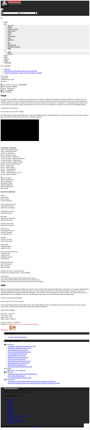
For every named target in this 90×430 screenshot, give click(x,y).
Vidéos (9, 52)
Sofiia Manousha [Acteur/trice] (18, 363)
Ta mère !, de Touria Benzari (17, 337)
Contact (10, 423)
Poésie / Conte (11, 31)
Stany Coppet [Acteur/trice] (17, 354)
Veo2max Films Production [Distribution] (22, 374)
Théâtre (10, 33)
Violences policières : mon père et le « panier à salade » (23, 73)
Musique (10, 27)
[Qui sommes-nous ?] (1, 15)
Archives (34, 426)
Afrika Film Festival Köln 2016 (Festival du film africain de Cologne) (31, 381)
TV (4, 50)
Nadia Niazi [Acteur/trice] (17, 365)
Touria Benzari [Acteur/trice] (18, 350)
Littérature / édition (13, 29)
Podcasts (10, 54)
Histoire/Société (12, 45)
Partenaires (12, 418)
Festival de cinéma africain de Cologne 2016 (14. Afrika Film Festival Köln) (34, 383)
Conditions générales (15, 420)
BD (8, 41)
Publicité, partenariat (15, 421)
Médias (9, 48)
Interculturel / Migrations (14, 47)
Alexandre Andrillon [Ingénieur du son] (22, 346)
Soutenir (7, 69)
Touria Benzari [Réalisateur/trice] (19, 352)
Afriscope (6, 59)
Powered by (5, 330)
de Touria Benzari (18, 370)
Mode (9, 43)
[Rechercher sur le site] (2, 9)
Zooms (6, 55)
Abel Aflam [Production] (16, 376)
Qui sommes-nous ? (11, 388)
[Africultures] (11, 7)
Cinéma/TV (10, 26)
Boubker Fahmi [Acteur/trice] (18, 357)
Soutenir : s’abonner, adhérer (17, 416)
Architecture (11, 40)
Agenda (6, 61)
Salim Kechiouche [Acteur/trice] (19, 361)
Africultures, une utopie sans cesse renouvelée (20, 71)
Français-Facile (7, 63)
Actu (5, 24)
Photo (9, 38)
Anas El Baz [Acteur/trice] (17, 355)
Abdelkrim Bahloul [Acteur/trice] (19, 348)
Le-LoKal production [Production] (19, 378)
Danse (9, 34)
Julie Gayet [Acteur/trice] (17, 359)
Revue (5, 57)
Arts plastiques (11, 36)
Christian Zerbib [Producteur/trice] (20, 367)
